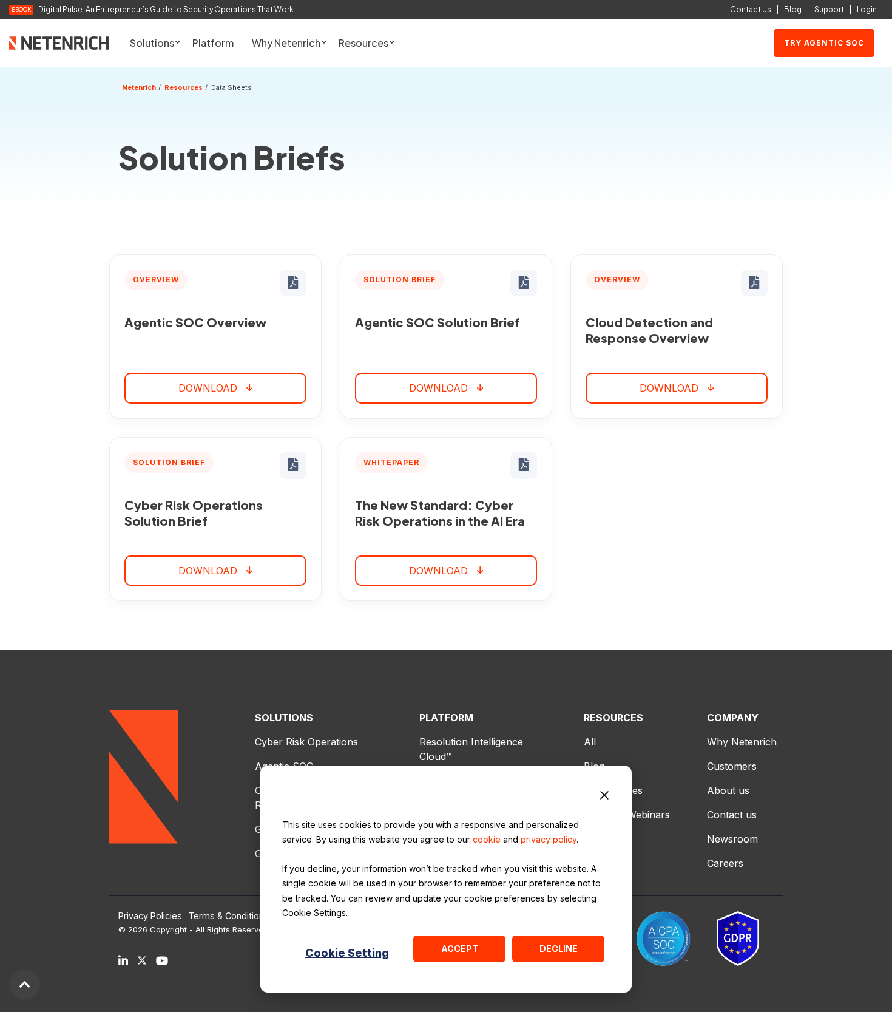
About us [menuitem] (728, 790)
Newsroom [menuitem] (732, 839)
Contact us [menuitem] (732, 815)
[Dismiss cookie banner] (604, 797)
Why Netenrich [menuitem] (742, 742)
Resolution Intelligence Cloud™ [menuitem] (472, 749)
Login (867, 9)
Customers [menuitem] (732, 766)
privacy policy (548, 839)
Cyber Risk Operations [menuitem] (306, 742)
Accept (459, 948)
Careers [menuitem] (725, 863)
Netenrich (139, 87)
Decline (558, 948)
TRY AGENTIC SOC (824, 42)
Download (207, 388)
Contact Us (750, 9)
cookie (487, 839)
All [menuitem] (590, 742)
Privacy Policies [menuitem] (150, 916)
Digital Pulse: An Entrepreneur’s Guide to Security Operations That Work (166, 9)
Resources (183, 87)
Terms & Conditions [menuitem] (228, 916)
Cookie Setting (347, 952)
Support (829, 9)
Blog (793, 9)
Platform (213, 42)
